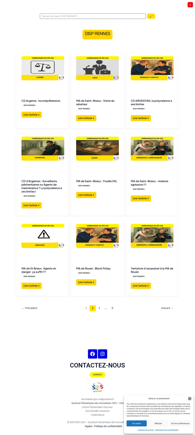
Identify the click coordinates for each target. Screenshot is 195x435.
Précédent (29, 308)
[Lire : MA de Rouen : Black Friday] (97, 236)
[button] (189, 398)
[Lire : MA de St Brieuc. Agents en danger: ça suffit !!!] (42, 236)
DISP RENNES (29, 105)
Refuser (158, 423)
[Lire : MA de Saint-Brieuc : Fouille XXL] (97, 149)
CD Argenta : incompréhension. (41, 100)
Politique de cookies (146, 430)
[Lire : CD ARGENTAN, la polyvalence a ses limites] (152, 68)
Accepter (136, 423)
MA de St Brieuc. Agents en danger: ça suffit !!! (38, 270)
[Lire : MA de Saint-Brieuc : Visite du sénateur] (97, 68)
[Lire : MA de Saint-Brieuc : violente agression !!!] (152, 149)
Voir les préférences (180, 423)
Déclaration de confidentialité (166, 430)
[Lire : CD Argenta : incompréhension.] (42, 68)
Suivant (167, 308)
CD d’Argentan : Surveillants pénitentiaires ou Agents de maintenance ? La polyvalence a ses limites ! (41, 186)
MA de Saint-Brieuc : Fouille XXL (96, 181)
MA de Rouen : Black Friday (93, 268)
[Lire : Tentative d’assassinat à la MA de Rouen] (152, 236)
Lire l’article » (32, 114)
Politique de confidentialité (108, 426)
